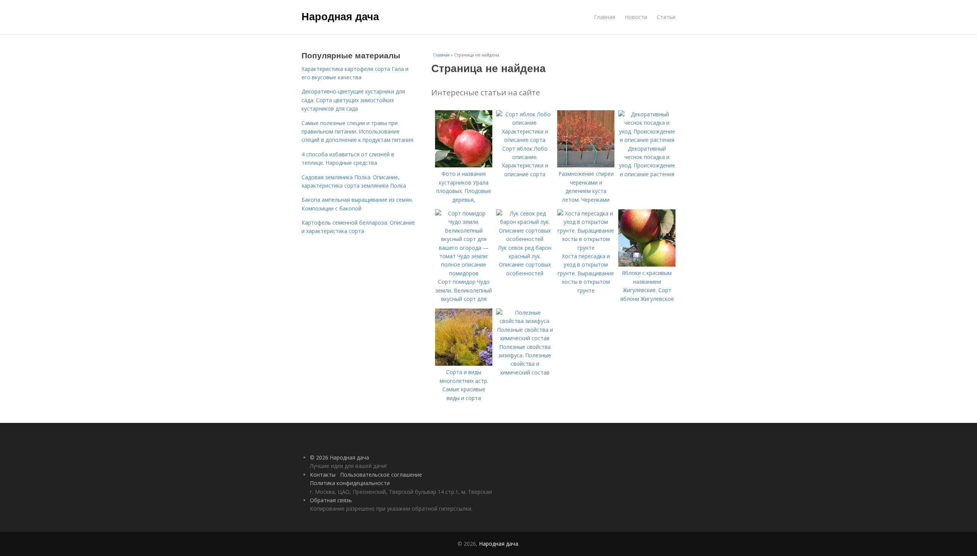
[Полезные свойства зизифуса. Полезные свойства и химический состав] (524, 338)
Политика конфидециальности (350, 483)
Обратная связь (331, 500)
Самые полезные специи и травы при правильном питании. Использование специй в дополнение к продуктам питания (357, 131)
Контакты (322, 474)
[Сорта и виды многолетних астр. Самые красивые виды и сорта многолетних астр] (463, 363)
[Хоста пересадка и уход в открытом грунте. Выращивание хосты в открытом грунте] (585, 247)
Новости (636, 17)
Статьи (666, 17)
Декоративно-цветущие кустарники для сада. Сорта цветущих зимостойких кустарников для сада (353, 100)
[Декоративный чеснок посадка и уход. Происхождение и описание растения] (647, 139)
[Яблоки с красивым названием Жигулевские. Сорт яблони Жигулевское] (647, 264)
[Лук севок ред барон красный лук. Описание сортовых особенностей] (524, 239)
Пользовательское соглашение (381, 474)
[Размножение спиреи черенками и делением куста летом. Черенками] (585, 165)
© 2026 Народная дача (339, 457)
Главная (604, 17)
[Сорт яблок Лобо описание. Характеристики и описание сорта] (524, 139)
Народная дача (340, 16)
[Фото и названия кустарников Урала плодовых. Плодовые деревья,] (463, 165)
